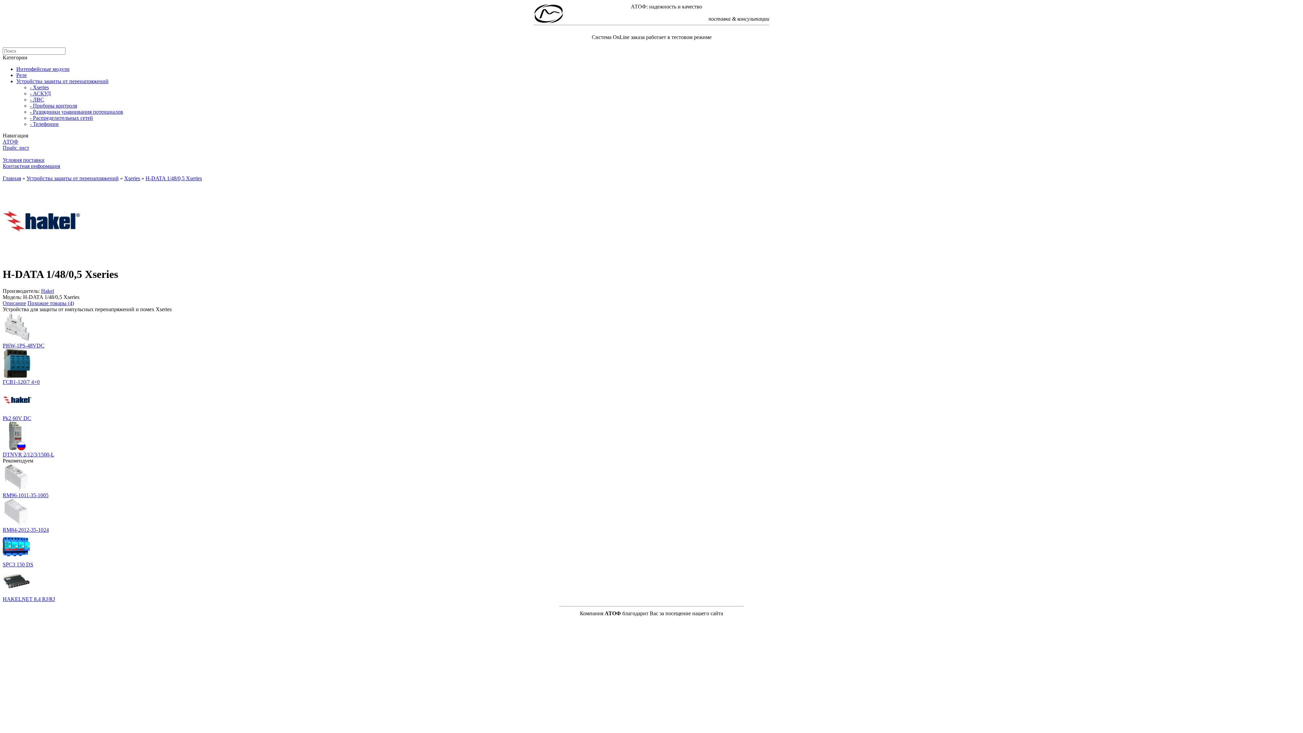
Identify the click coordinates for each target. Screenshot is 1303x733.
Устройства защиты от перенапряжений (62, 81)
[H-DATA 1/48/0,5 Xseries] (42, 258)
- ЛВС (37, 99)
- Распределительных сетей (61, 118)
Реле (21, 75)
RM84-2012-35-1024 (26, 530)
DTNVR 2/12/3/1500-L (28, 454)
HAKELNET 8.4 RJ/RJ (29, 599)
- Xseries (39, 87)
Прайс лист (16, 148)
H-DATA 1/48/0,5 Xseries (174, 178)
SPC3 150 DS (18, 564)
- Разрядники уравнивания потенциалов (76, 112)
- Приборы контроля (53, 106)
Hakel (47, 291)
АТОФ (10, 142)
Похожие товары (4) (50, 303)
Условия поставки (23, 160)
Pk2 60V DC (17, 418)
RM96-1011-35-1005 (26, 495)
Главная (12, 178)
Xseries (132, 178)
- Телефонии (44, 124)
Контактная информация (31, 166)
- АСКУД (40, 93)
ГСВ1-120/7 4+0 (21, 382)
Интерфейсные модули (43, 69)
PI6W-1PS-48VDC (23, 346)
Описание (14, 303)
